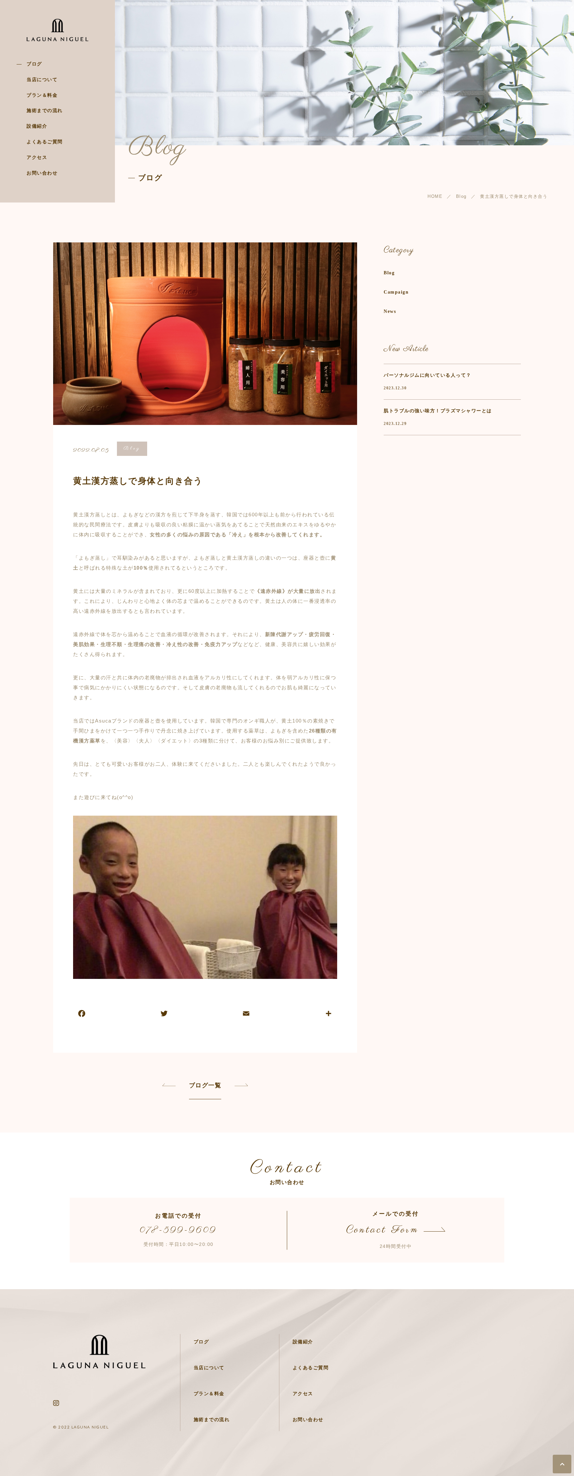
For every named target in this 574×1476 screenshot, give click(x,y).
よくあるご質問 (45, 141)
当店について (42, 79)
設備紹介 (37, 126)
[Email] (246, 1014)
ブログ (34, 64)
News (390, 311)
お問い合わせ (42, 173)
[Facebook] (81, 1014)
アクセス (37, 157)
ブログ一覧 (205, 1085)
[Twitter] (164, 1014)
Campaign (396, 292)
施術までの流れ (45, 110)
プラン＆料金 (42, 95)
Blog (132, 448)
